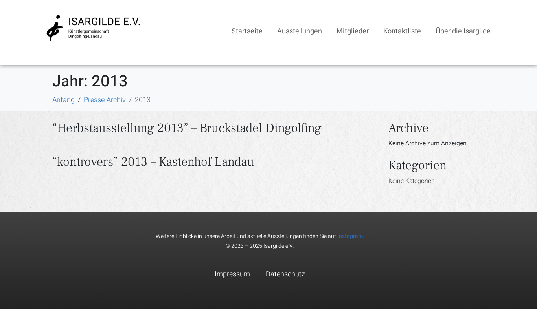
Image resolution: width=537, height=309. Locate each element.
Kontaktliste (402, 31)
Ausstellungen (299, 31)
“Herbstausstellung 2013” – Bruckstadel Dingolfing (187, 128)
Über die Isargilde (463, 31)
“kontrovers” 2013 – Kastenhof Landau (153, 162)
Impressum (232, 274)
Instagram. (350, 236)
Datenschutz (285, 274)
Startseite (247, 31)
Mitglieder (353, 31)
